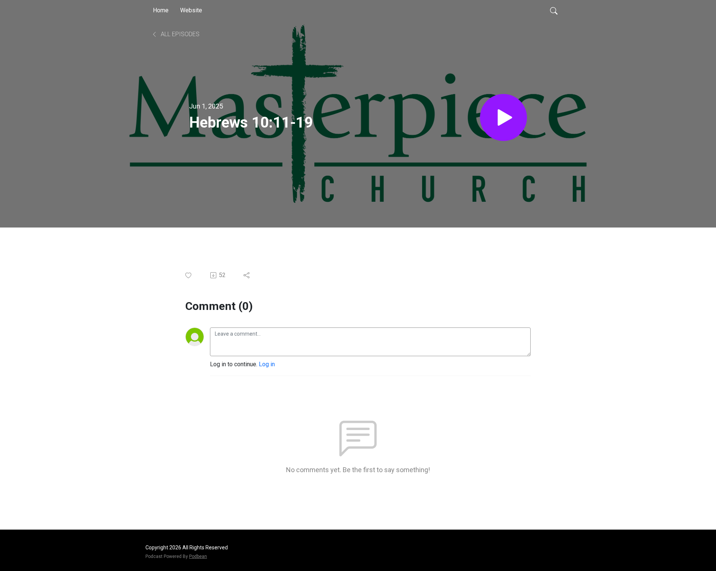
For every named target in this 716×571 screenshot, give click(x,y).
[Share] (247, 275)
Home (161, 10)
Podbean (198, 556)
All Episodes (179, 34)
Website (191, 10)
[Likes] (189, 275)
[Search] (553, 10)
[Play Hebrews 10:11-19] (503, 117)
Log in (267, 364)
